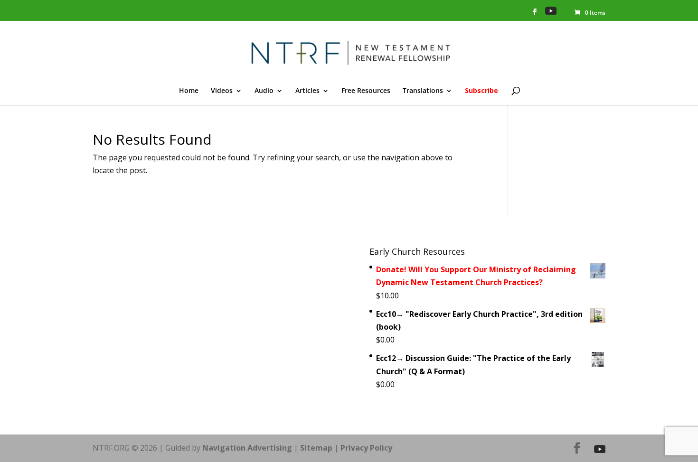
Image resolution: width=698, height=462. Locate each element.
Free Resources (365, 91)
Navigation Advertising (247, 448)
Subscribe (481, 91)
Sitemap (316, 448)
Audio (264, 91)
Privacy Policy (366, 448)
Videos (222, 91)
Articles (307, 91)
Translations (423, 91)
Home (188, 91)
